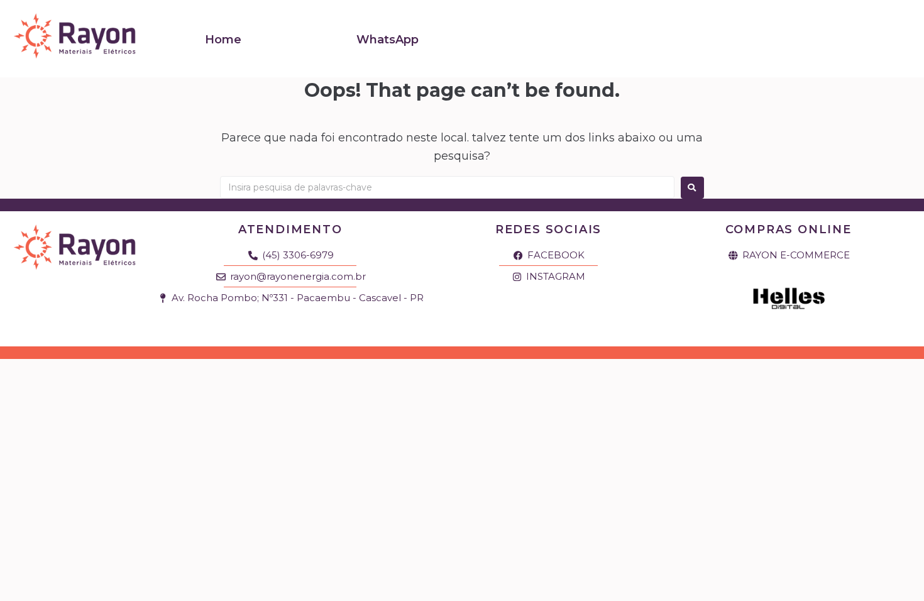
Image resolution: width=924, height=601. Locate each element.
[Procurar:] (447, 187)
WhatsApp (387, 40)
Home (223, 40)
